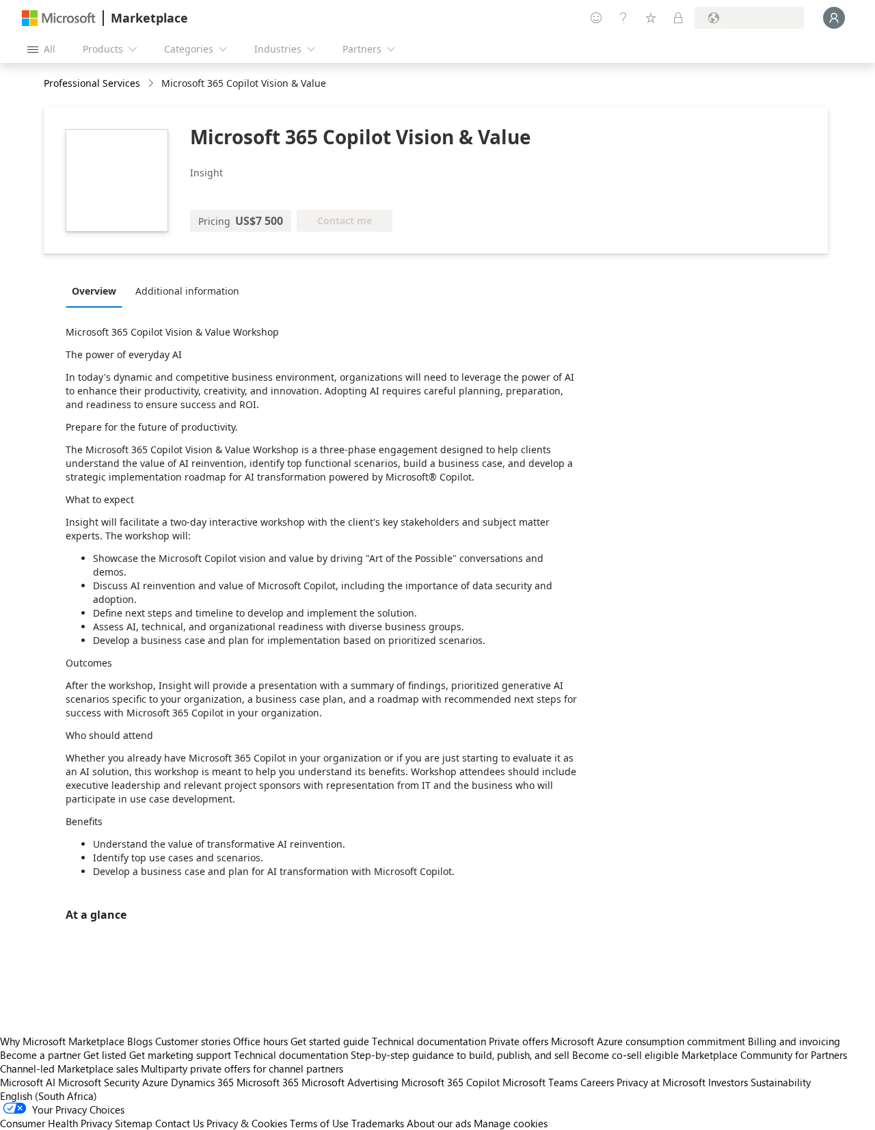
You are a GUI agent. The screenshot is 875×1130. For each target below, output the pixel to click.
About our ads (439, 1123)
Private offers (518, 1041)
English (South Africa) (48, 1096)
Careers (597, 1082)
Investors (728, 1082)
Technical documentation (429, 1041)
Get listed (104, 1055)
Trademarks (377, 1123)
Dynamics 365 (202, 1082)
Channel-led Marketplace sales (69, 1068)
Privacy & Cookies (246, 1123)
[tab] (97, 290)
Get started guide (330, 1041)
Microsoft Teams (540, 1082)
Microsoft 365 (268, 1082)
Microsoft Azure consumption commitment (649, 1041)
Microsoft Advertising (350, 1082)
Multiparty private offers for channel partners (242, 1068)
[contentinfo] (152, 84)
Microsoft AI (27, 1082)
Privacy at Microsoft (661, 1082)
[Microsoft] (59, 18)
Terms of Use (319, 1123)
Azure (155, 1082)
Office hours (260, 1041)
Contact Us (179, 1123)
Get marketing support (180, 1055)
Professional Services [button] (92, 83)
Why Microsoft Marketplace (62, 1041)
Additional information (187, 290)
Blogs (139, 1041)
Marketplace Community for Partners (764, 1055)
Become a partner (40, 1055)
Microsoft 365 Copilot (450, 1082)
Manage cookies (511, 1123)
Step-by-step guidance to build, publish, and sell (460, 1055)
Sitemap (133, 1123)
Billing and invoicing (794, 1041)
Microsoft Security (98, 1082)
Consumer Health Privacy (56, 1123)
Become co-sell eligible (625, 1055)
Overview (94, 290)
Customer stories (192, 1041)
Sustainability (781, 1082)
